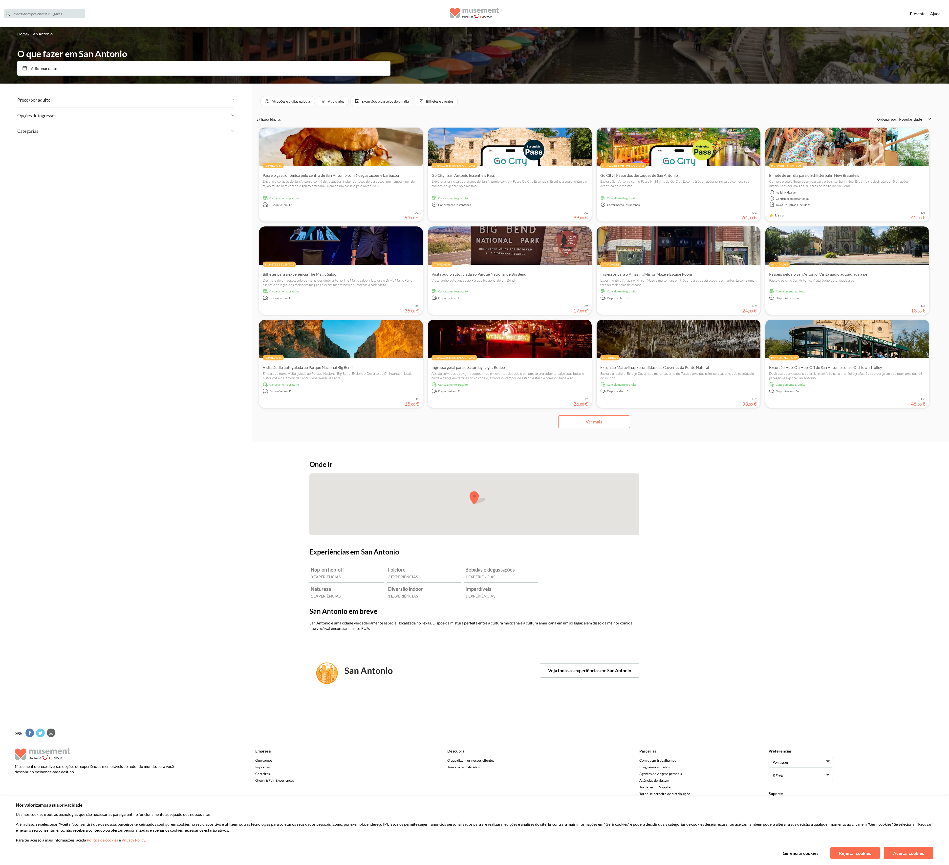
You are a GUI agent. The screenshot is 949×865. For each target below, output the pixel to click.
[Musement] (474, 14)
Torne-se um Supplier (655, 787)
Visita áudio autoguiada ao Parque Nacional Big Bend (308, 367)
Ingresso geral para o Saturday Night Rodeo (468, 367)
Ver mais (594, 421)
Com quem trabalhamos (657, 760)
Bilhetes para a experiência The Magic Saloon (301, 274)
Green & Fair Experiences (274, 780)
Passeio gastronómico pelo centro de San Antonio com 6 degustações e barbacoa (331, 175)
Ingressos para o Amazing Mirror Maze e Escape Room (646, 274)
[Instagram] (50, 732)
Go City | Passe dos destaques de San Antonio (639, 175)
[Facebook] (29, 732)
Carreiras (262, 774)
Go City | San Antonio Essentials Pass (463, 175)
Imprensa (262, 767)
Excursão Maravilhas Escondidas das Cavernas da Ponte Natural (654, 367)
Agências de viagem (654, 780)
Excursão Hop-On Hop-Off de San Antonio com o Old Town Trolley (825, 367)
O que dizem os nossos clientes (470, 760)
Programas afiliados (654, 767)
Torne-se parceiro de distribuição (664, 794)
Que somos (263, 760)
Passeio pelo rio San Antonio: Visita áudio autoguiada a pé (818, 274)
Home (22, 33)
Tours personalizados (463, 767)
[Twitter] (40, 732)
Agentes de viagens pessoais (660, 774)
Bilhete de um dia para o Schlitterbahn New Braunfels (814, 175)
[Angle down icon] (143, 100)
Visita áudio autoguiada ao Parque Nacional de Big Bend (478, 274)
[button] (287, 101)
